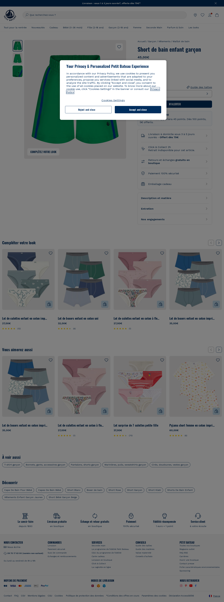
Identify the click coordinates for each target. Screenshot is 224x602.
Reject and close (86, 109)
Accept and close (138, 109)
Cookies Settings (113, 100)
